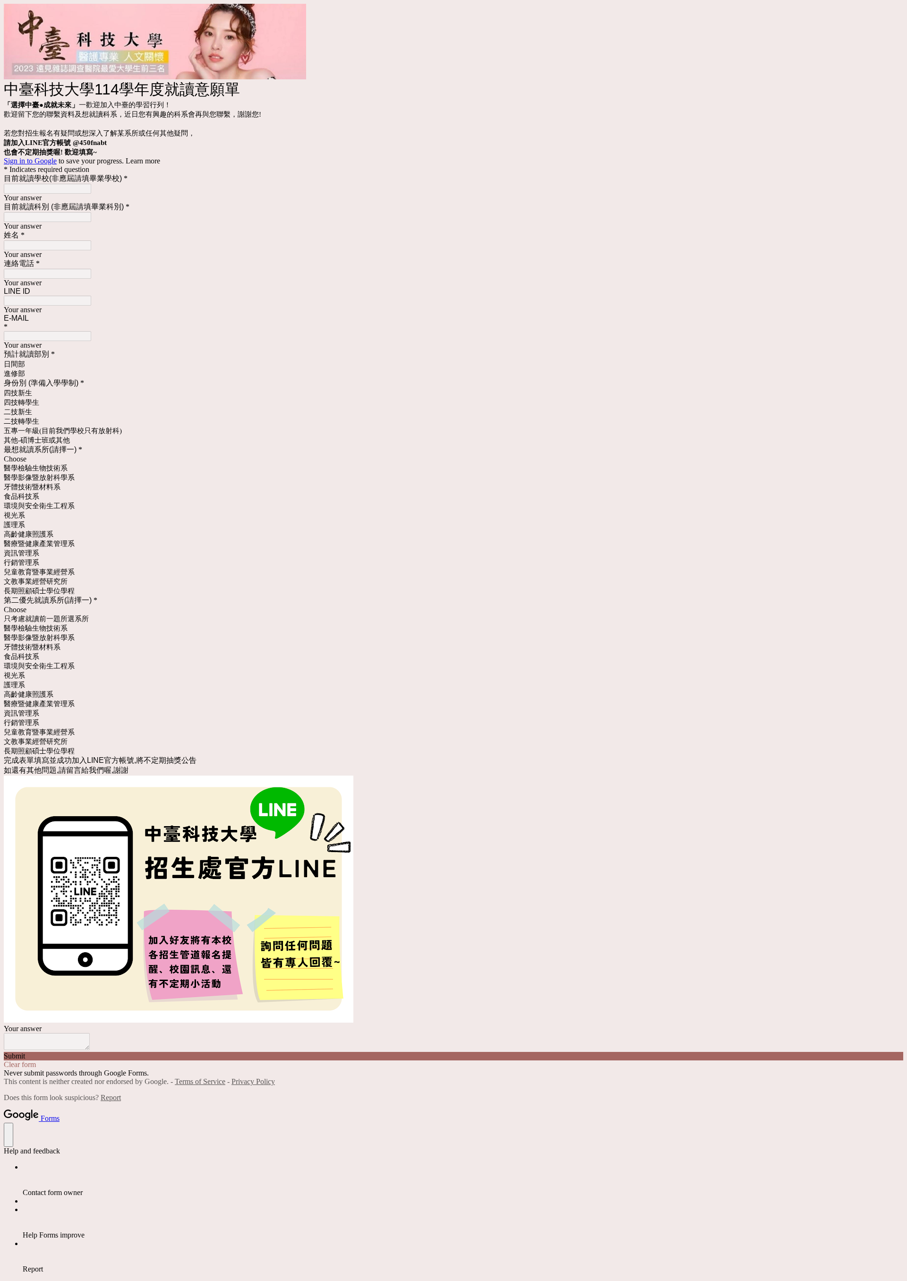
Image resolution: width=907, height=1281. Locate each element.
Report (111, 1097)
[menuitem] (463, 1180)
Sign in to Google (30, 161)
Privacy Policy (253, 1081)
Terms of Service (200, 1081)
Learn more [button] (143, 161)
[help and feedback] (8, 1135)
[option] (453, 459)
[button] (453, 1056)
